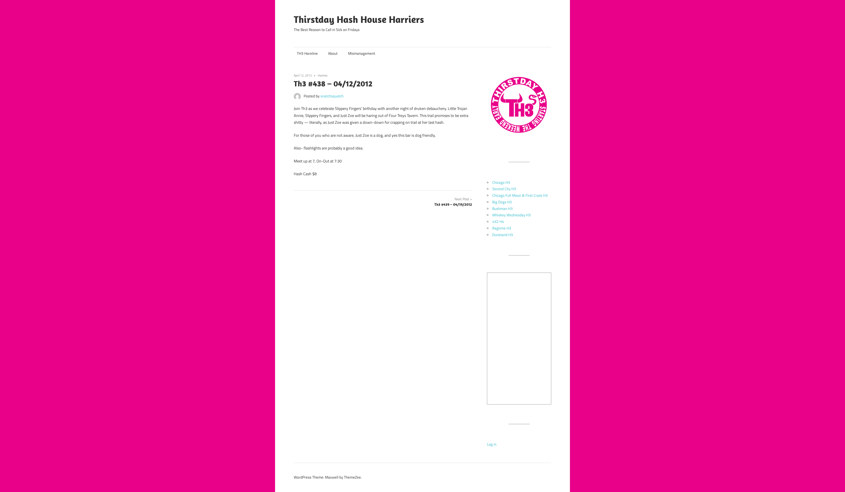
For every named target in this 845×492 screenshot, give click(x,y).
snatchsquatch (332, 96)
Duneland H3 (502, 235)
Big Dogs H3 (502, 202)
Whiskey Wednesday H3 (511, 215)
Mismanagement (361, 53)
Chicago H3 (501, 182)
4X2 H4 (498, 221)
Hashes (323, 75)
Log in (491, 444)
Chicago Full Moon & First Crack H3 (520, 195)
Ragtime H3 (501, 228)
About (333, 53)
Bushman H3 (502, 208)
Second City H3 (504, 189)
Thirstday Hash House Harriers (359, 19)
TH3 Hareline (307, 53)
